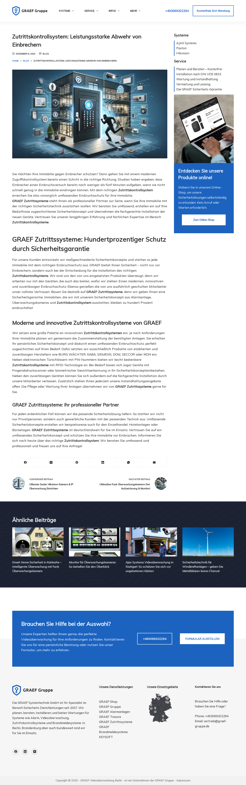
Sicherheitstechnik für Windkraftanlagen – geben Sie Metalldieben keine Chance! (202, 566)
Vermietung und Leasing (193, 84)
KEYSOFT (106, 737)
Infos (112, 10)
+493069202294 (177, 11)
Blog (46, 53)
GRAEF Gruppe (110, 707)
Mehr (133, 10)
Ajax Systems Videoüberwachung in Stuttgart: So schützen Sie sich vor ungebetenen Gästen (149, 566)
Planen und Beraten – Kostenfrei (199, 69)
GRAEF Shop (108, 701)
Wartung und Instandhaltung (197, 79)
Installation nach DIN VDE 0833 (198, 74)
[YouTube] (34, 751)
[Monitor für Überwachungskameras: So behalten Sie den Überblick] (94, 541)
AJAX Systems (186, 43)
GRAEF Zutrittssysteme (115, 722)
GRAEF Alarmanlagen (114, 712)
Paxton (181, 48)
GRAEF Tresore (110, 717)
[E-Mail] (154, 462)
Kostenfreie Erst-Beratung (213, 10)
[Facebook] (25, 462)
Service (89, 10)
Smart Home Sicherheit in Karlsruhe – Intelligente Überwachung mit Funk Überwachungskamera (36, 566)
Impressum (183, 780)
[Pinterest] (77, 462)
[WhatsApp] (128, 462)
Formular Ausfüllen (202, 639)
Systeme (64, 10)
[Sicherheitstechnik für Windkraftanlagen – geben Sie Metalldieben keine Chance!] (208, 541)
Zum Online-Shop (203, 220)
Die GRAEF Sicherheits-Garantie (199, 89)
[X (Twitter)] (51, 462)
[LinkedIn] (103, 462)
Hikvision (182, 53)
